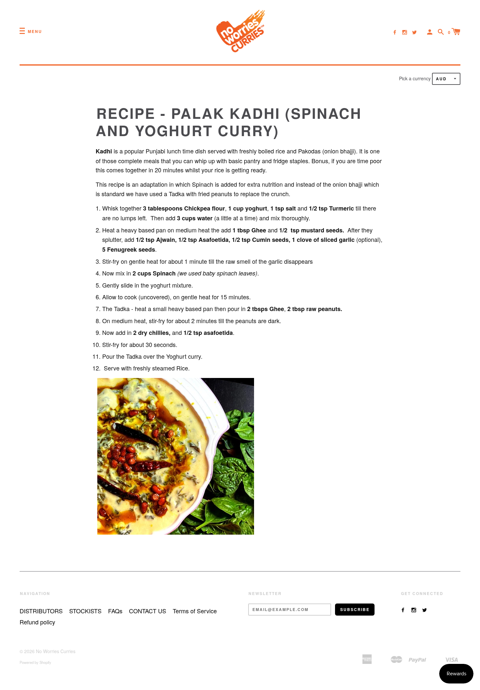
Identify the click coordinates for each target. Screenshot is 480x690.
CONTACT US (147, 610)
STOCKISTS (85, 610)
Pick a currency (415, 78)
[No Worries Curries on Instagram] (404, 32)
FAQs (115, 610)
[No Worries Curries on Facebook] (394, 32)
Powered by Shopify (35, 662)
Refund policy (37, 622)
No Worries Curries (55, 651)
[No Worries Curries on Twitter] (414, 32)
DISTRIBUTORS (41, 610)
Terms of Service (195, 610)
